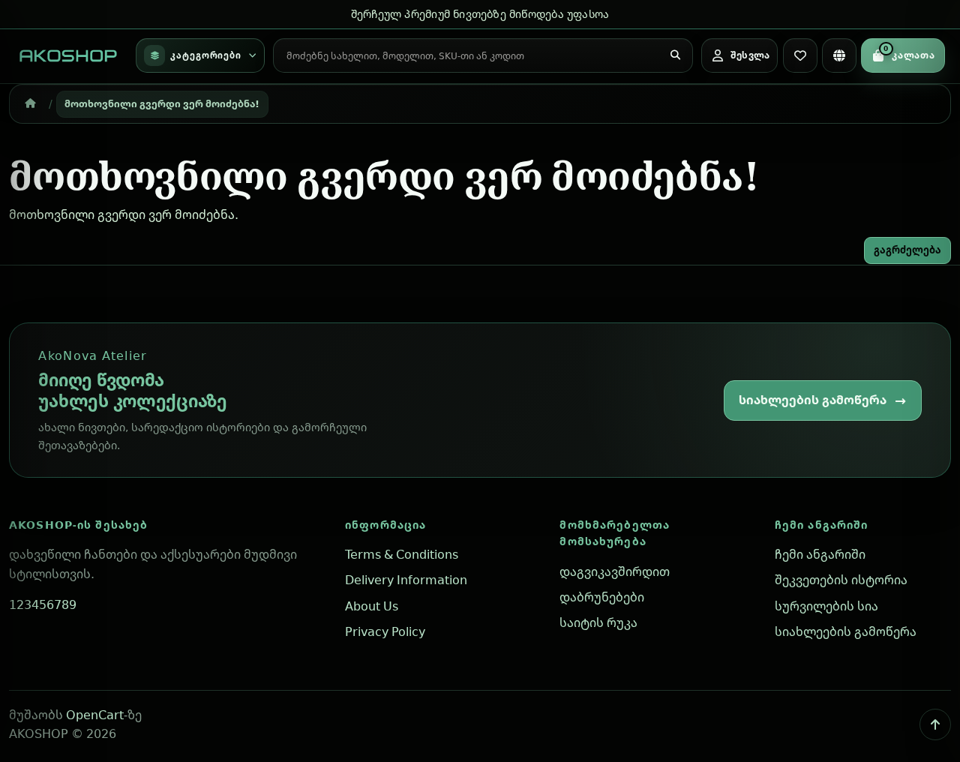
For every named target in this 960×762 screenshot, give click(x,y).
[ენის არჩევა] (839, 55)
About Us (371, 606)
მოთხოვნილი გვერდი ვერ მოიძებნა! (162, 103)
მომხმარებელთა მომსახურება (615, 533)
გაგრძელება (907, 249)
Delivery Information (406, 580)
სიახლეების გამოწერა (812, 400)
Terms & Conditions (401, 554)
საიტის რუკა (599, 622)
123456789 (42, 604)
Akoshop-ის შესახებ (78, 525)
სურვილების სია (826, 606)
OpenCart (95, 714)
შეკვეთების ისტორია (841, 580)
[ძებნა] (675, 55)
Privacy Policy (385, 631)
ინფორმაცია (385, 525)
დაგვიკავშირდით (615, 571)
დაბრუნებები (602, 597)
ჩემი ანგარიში (821, 525)
